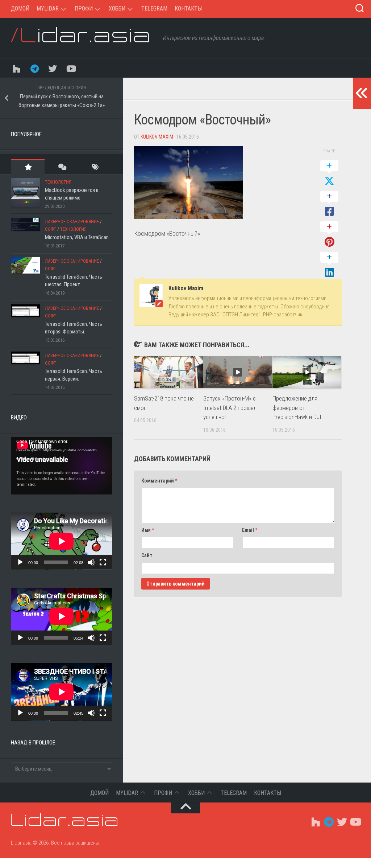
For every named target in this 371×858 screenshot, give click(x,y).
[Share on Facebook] (329, 204)
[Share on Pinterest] (329, 234)
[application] (61, 465)
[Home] (16, 68)
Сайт (147, 555)
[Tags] (95, 167)
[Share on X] (329, 173)
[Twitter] (52, 68)
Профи (84, 8)
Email (249, 530)
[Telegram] (34, 68)
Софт (50, 229)
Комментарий (159, 481)
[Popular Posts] (28, 167)
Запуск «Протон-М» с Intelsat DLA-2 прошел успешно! (230, 407)
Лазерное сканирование (72, 221)
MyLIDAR (48, 8)
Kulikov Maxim (157, 137)
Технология (58, 182)
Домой (20, 8)
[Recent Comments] (61, 167)
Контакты (188, 8)
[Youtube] (71, 68)
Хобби (117, 8)
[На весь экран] (103, 562)
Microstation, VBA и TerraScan (77, 237)
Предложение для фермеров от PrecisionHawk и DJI (296, 407)
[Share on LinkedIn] (329, 265)
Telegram (154, 8)
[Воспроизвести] (20, 562)
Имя (147, 530)
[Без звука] (91, 562)
